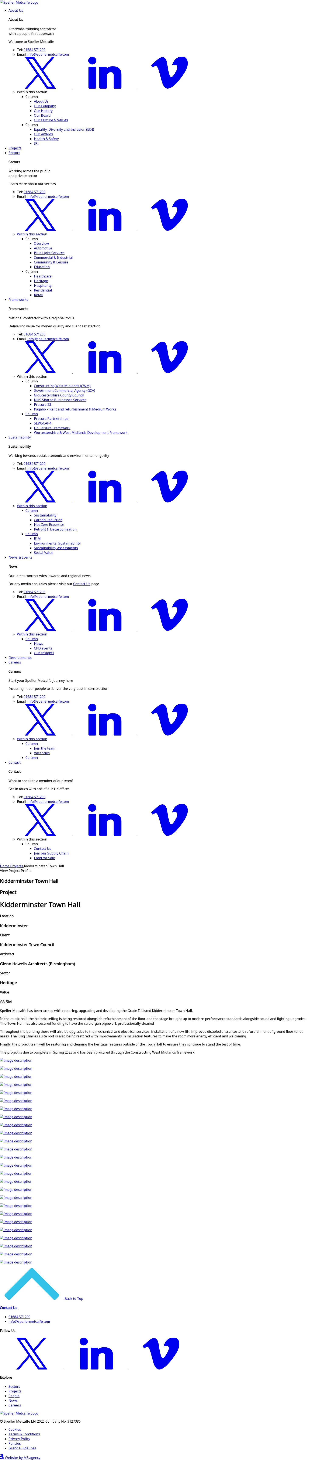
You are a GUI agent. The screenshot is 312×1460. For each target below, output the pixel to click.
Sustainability (19, 437)
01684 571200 (34, 49)
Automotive (43, 248)
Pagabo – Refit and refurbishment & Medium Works (75, 409)
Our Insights (44, 653)
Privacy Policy (19, 1438)
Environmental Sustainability (57, 543)
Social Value (43, 552)
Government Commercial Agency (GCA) (64, 390)
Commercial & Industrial (53, 257)
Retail (38, 295)
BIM (37, 538)
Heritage (41, 281)
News (38, 643)
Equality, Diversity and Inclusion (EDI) (64, 129)
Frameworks (18, 299)
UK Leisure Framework (52, 428)
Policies (14, 1443)
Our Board (42, 115)
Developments (20, 657)
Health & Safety (46, 138)
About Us (15, 10)
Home (5, 866)
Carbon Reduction (48, 520)
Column (31, 414)
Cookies (14, 1429)
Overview (41, 243)
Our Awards (43, 134)
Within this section (32, 234)
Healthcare (43, 276)
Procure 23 (42, 404)
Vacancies (42, 753)
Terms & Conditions (24, 1434)
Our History (43, 110)
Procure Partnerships (51, 418)
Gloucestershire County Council (59, 395)
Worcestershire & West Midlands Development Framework (81, 432)
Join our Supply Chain (51, 853)
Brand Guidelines (22, 1448)
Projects (14, 148)
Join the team (44, 748)
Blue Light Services (49, 252)
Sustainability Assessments (56, 548)
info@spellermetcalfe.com (48, 54)
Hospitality (43, 285)
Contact (14, 762)
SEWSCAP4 (42, 423)
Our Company (45, 106)
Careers (14, 662)
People (14, 1396)
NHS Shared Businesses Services (60, 400)
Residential (43, 290)
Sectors (14, 152)
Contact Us (81, 583)
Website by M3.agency (22, 1457)
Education (42, 267)
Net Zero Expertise (49, 524)
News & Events (20, 557)
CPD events (43, 648)
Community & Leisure (51, 262)
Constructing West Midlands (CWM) (62, 385)
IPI (36, 143)
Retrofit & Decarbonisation (55, 529)
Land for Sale (44, 858)
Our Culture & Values (51, 120)
